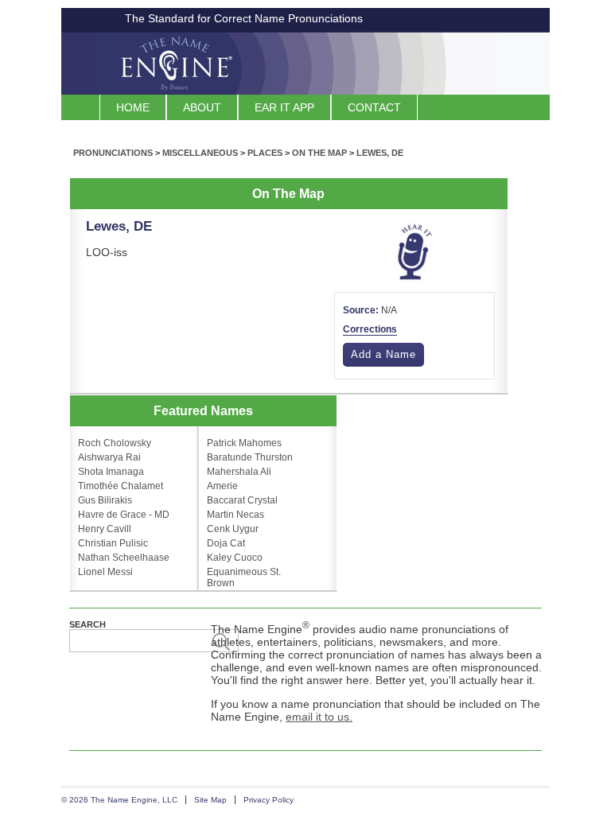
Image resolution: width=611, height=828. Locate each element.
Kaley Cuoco (235, 557)
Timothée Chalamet (120, 486)
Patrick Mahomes (244, 443)
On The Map (319, 152)
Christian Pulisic (113, 543)
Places (264, 152)
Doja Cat (226, 543)
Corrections (370, 329)
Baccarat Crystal (242, 500)
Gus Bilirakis (105, 500)
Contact (374, 107)
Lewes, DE (379, 152)
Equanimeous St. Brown (244, 577)
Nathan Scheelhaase (123, 557)
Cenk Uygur (233, 529)
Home (133, 107)
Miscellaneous (200, 152)
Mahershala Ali (239, 471)
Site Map (210, 799)
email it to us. (319, 716)
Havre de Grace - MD (123, 514)
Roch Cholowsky (114, 443)
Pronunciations (113, 152)
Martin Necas (235, 514)
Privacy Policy (268, 799)
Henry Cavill (104, 529)
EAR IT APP (284, 107)
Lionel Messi (105, 571)
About (202, 107)
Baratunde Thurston (250, 457)
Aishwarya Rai (109, 457)
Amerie (222, 486)
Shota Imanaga (111, 471)
